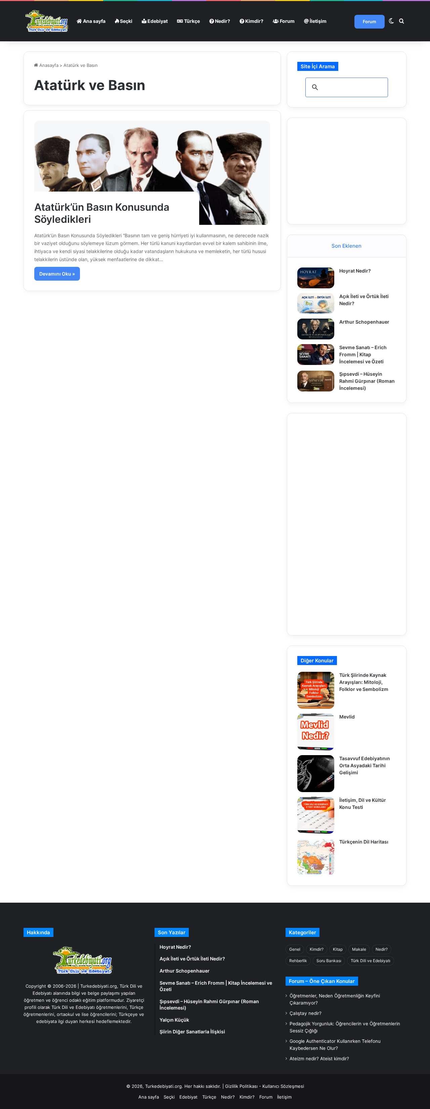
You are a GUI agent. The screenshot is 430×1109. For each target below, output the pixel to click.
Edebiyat (157, 21)
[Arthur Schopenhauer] (315, 329)
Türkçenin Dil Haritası (363, 842)
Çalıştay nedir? (305, 1013)
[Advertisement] (347, 170)
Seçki (125, 21)
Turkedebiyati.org (163, 1086)
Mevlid (347, 717)
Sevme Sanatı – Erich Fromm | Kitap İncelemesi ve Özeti (363, 354)
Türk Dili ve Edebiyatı (370, 960)
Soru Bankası (328, 960)
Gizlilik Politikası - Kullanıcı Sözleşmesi (264, 1086)
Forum (287, 21)
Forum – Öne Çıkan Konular (322, 981)
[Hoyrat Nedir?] (315, 278)
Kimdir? (253, 21)
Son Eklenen (346, 246)
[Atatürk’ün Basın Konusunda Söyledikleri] (152, 172)
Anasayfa (48, 65)
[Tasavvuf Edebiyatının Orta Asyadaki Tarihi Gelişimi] (315, 773)
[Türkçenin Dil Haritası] (315, 856)
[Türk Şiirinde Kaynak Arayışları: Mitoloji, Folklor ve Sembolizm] (315, 690)
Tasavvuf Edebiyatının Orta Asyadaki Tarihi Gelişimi (364, 765)
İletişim (318, 21)
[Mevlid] (315, 731)
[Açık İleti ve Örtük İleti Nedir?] (315, 303)
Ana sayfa (93, 21)
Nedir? (222, 21)
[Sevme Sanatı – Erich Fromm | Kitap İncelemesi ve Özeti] (315, 354)
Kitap (338, 949)
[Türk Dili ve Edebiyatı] (48, 21)
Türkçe (191, 21)
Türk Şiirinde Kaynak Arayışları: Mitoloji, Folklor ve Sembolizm (363, 682)
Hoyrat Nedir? (355, 271)
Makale (359, 949)
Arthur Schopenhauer (364, 322)
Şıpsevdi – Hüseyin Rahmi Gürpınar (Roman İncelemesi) (367, 381)
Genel (294, 949)
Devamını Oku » (57, 274)
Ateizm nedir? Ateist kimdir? (319, 1058)
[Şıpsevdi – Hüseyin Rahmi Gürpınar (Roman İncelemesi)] (315, 381)
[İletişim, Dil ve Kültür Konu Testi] (315, 815)
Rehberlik (298, 960)
